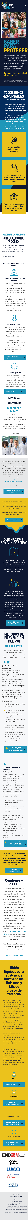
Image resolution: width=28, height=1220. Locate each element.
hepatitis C (19, 1028)
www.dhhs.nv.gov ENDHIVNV (15, 1196)
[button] (25, 6)
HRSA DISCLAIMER (16, 1194)
